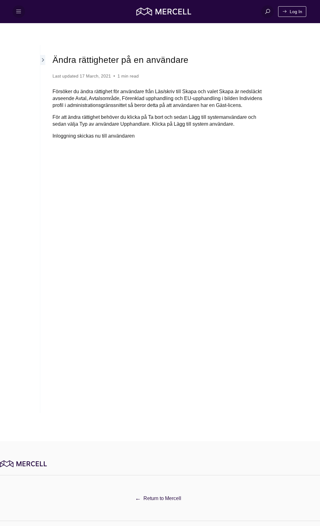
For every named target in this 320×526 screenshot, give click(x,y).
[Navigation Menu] (18, 11)
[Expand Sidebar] (43, 229)
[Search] (267, 11)
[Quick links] (163, 11)
